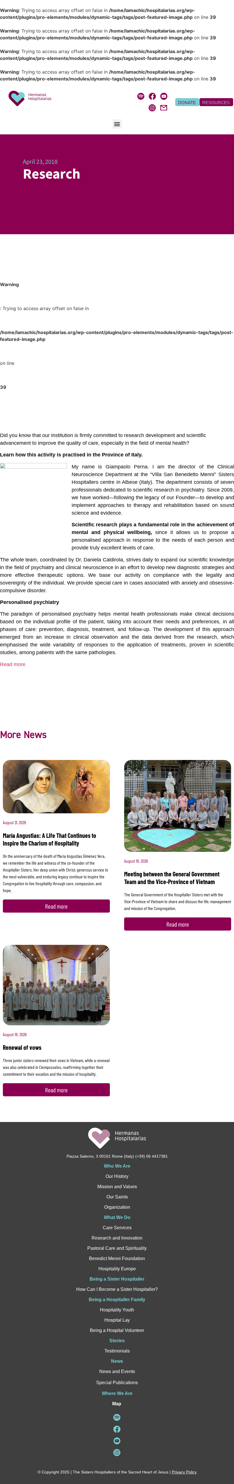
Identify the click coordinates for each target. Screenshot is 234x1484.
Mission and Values (117, 1186)
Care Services (117, 1227)
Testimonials (117, 1350)
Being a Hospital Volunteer (117, 1330)
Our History (117, 1176)
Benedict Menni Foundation (117, 1258)
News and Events (117, 1371)
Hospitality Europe (117, 1268)
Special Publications (117, 1382)
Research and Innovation (117, 1238)
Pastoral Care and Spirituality (117, 1248)
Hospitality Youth (117, 1309)
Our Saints (117, 1196)
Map (116, 1403)
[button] (117, 124)
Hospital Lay (117, 1320)
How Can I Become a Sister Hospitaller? (117, 1289)
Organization (117, 1207)
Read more (12, 664)
